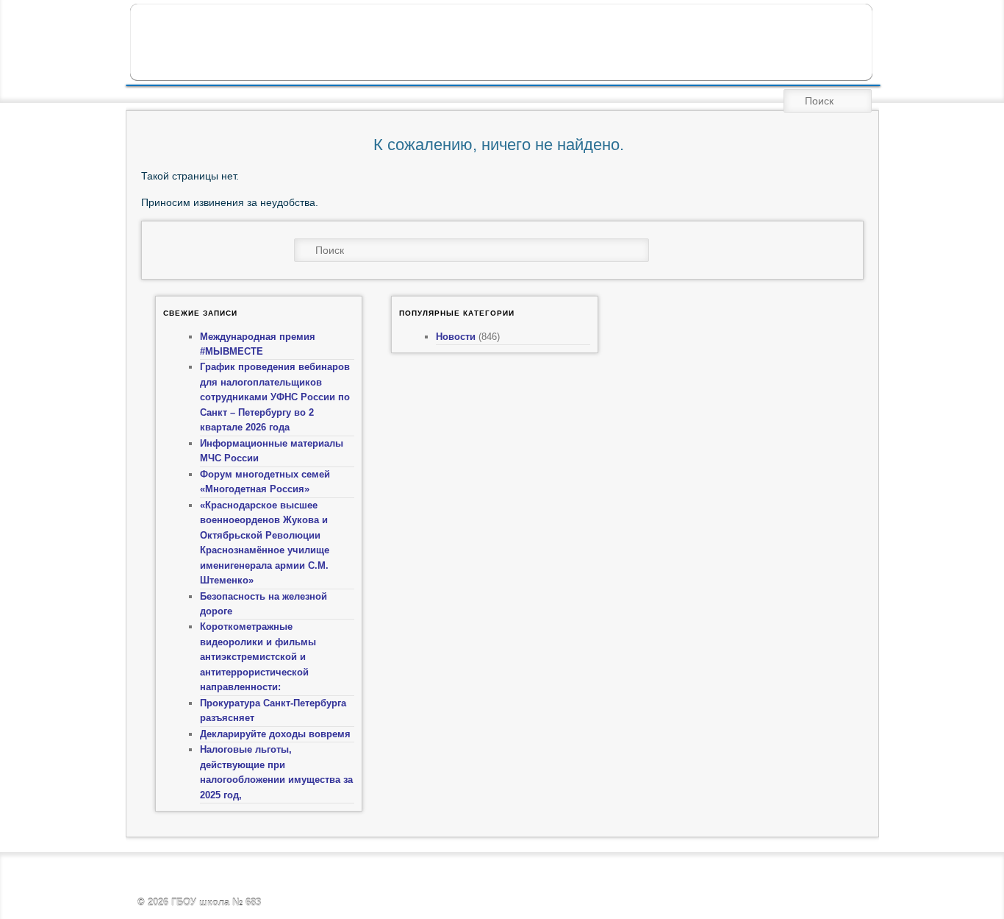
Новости (456, 336)
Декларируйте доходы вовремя (275, 733)
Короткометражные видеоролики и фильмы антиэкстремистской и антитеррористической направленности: (258, 656)
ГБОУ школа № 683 (216, 902)
